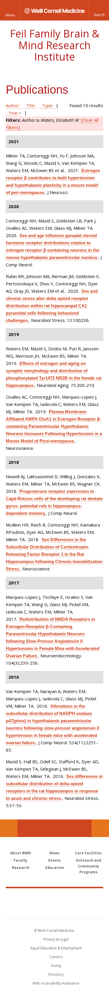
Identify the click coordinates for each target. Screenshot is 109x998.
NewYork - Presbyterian (54, 909)
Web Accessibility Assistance (56, 983)
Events (54, 860)
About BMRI (20, 852)
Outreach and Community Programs (88, 866)
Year (13, 113)
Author (12, 105)
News (54, 852)
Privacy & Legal (56, 939)
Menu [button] (10, 15)
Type (47, 105)
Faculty (20, 860)
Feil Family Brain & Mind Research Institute (54, 45)
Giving (56, 965)
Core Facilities (88, 852)
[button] (99, 10)
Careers (55, 956)
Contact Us (100, 828)
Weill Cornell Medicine (54, 897)
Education (54, 867)
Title (30, 105)
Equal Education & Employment (56, 948)
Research (20, 867)
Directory (56, 974)
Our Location (8, 828)
